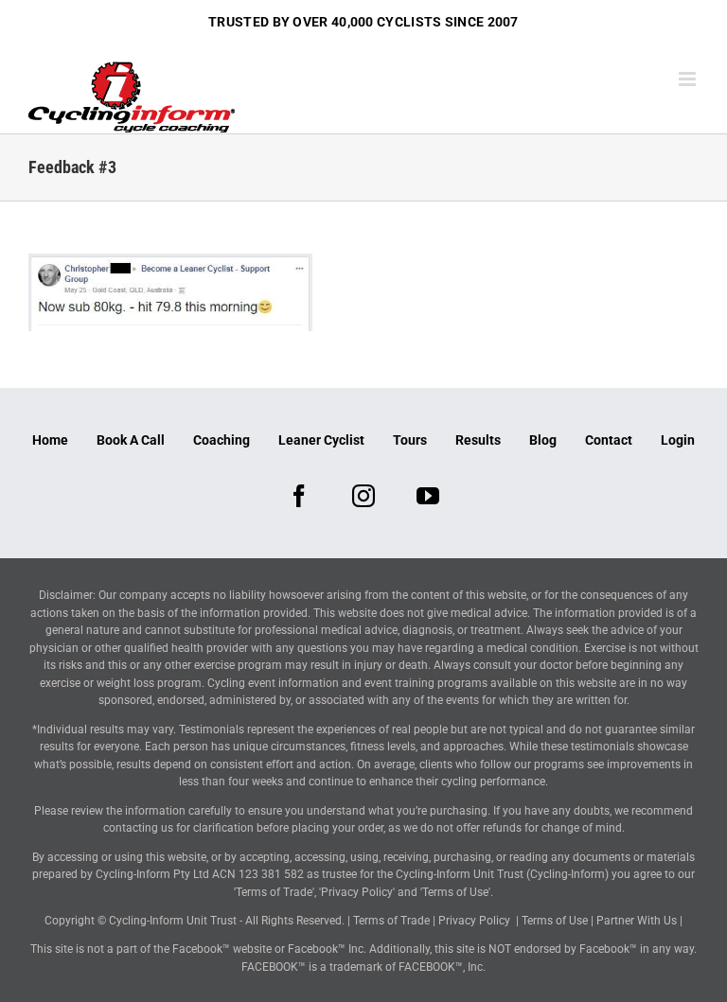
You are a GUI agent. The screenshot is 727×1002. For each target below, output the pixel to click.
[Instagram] (363, 495)
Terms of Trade (391, 920)
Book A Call (131, 440)
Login (678, 440)
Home (50, 440)
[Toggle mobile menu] (689, 79)
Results (478, 440)
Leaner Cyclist (321, 440)
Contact (608, 440)
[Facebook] (299, 495)
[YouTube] (428, 495)
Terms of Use (555, 920)
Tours (410, 440)
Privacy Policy (474, 920)
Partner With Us (636, 920)
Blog (543, 440)
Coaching (221, 440)
